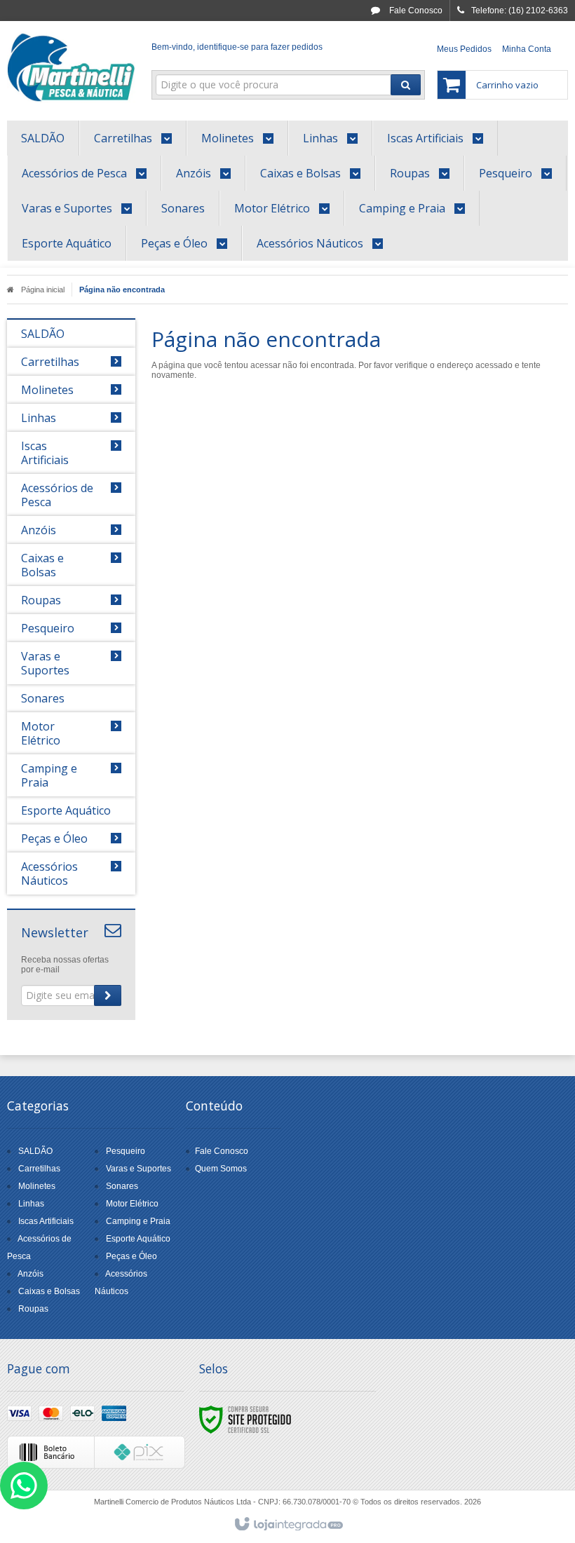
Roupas (33, 1309)
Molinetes (36, 1186)
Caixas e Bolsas (49, 1291)
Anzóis (30, 1274)
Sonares (122, 1186)
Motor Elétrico (132, 1204)
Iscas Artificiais (46, 1221)
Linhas (31, 1204)
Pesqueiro (125, 1151)
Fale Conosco (414, 10)
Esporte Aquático (138, 1239)
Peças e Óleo (131, 1256)
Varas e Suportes (138, 1169)
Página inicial (43, 289)
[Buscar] (406, 84)
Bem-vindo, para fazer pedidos (237, 47)
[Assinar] (107, 995)
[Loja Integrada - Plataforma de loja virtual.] (288, 1524)
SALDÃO (35, 1151)
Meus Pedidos (464, 49)
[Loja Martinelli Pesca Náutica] (71, 67)
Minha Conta (526, 49)
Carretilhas (39, 1169)
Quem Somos (221, 1169)
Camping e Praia (138, 1221)
